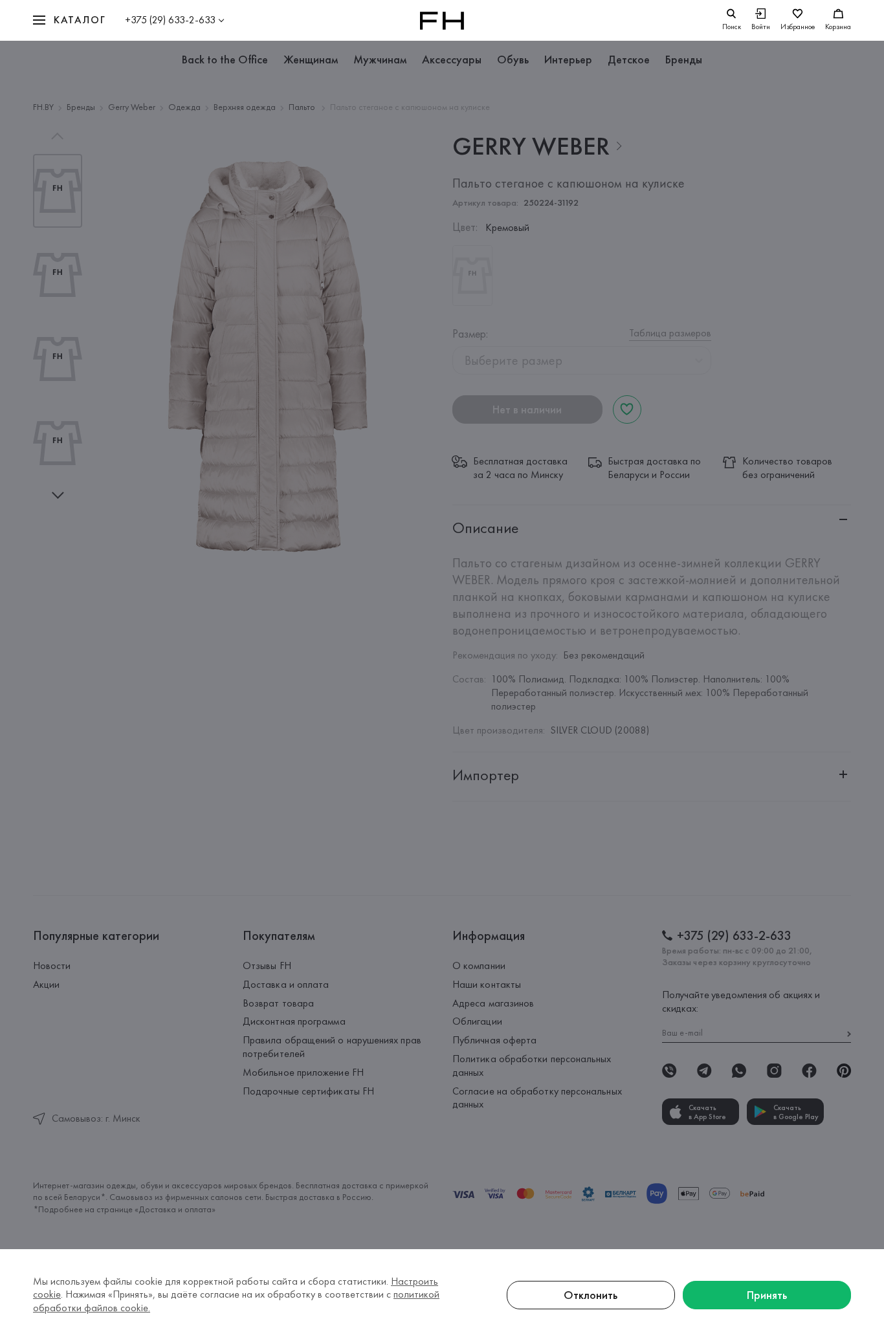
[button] (69, 20)
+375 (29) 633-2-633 (170, 20)
